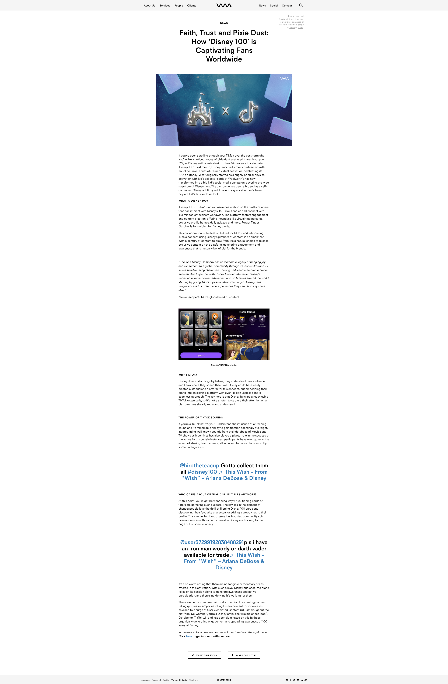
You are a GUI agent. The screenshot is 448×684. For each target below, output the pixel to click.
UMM (224, 5)
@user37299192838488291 (212, 542)
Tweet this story (206, 655)
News (262, 5)
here (189, 636)
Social (274, 5)
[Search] (301, 5)
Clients (191, 5)
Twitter (166, 680)
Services (164, 5)
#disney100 (202, 472)
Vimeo (174, 680)
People (178, 5)
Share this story (246, 655)
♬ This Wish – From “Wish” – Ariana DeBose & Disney (225, 475)
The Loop (193, 680)
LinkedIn (183, 680)
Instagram (145, 680)
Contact (287, 5)
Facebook (156, 680)
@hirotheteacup (199, 465)
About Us (149, 5)
